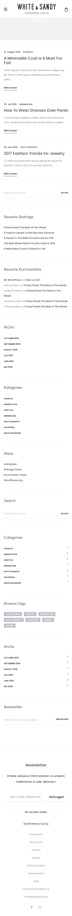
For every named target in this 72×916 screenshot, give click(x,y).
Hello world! (32, 280)
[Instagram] (40, 907)
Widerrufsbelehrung (36, 896)
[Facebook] (31, 907)
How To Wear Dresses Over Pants (36, 110)
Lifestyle (8, 410)
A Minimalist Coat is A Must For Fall (33, 60)
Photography (28, 147)
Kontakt (36, 850)
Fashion (28, 51)
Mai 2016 (8, 367)
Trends (48, 619)
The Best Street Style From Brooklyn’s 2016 (29, 243)
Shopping (9, 427)
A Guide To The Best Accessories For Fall (29, 238)
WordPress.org (13, 480)
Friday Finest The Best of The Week (25, 227)
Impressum (36, 834)
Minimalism (26, 104)
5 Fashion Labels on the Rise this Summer (29, 233)
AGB (36, 881)
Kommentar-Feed (15, 475)
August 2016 (10, 349)
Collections (13, 614)
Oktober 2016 (11, 338)
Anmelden (10, 464)
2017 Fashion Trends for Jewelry (34, 153)
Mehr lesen (10, 87)
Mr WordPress (12, 280)
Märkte (36, 858)
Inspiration (10, 404)
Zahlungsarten (36, 865)
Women (10, 625)
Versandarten (36, 873)
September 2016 (12, 344)
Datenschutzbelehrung (36, 889)
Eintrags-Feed (13, 469)
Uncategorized (12, 433)
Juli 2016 (8, 355)
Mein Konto (36, 842)
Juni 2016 (9, 361)
